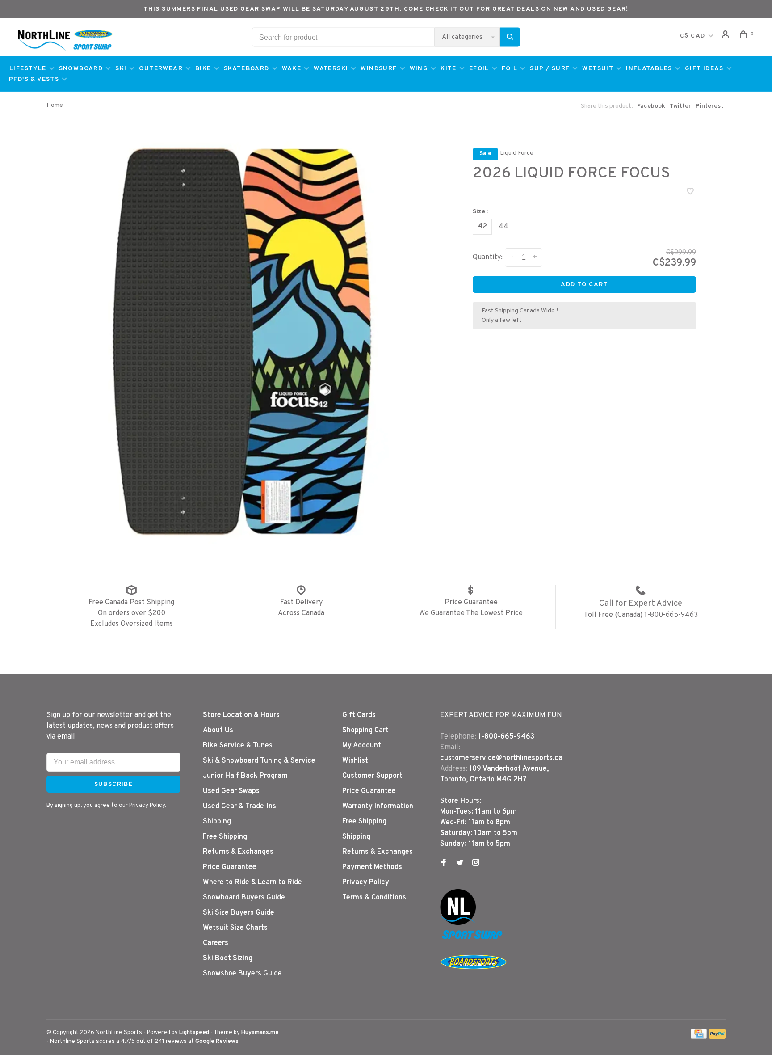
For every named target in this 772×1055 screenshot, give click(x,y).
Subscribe (543, 553)
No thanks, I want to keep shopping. (453, 577)
